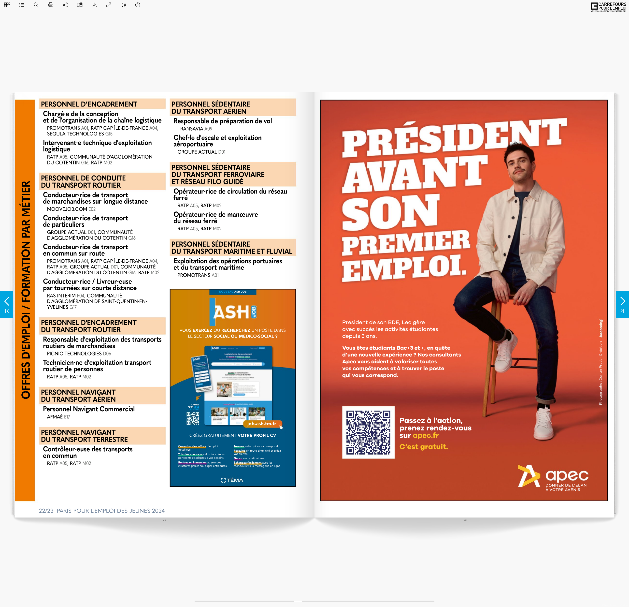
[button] (7, 5)
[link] (555, 478)
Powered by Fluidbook (615, 605)
